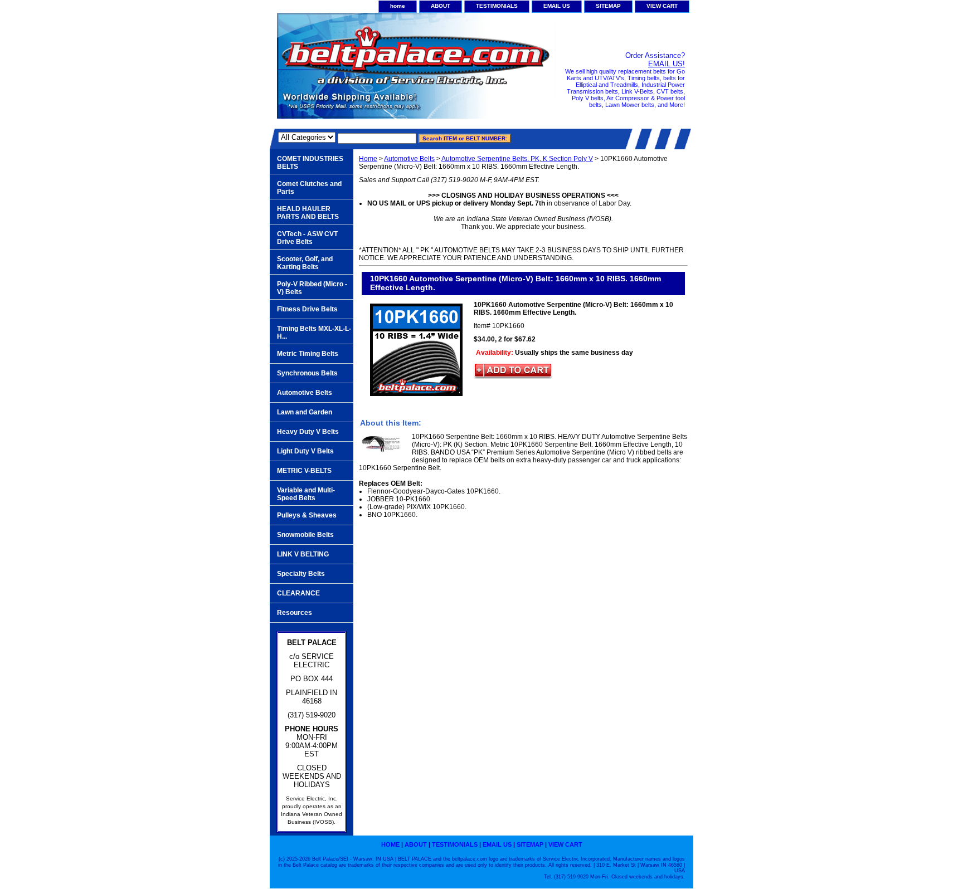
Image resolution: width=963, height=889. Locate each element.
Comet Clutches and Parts (309, 188)
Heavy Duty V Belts (308, 432)
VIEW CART (662, 6)
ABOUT (440, 6)
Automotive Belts (409, 159)
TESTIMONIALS (497, 6)
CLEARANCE (298, 593)
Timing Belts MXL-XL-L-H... (314, 332)
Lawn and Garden (304, 412)
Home (368, 159)
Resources (294, 613)
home (397, 6)
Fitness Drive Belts (307, 309)
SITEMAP (608, 6)
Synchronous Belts (307, 373)
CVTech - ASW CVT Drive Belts (307, 238)
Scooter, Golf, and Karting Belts (305, 263)
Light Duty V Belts (305, 451)
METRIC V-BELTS (304, 471)
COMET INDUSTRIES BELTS (310, 162)
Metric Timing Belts (307, 354)
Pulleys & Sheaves (307, 515)
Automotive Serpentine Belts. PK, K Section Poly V (517, 159)
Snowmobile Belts (305, 535)
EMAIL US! (666, 64)
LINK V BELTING (303, 554)
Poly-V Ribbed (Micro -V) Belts (312, 288)
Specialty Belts (301, 574)
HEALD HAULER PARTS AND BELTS (308, 213)
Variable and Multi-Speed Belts (306, 494)
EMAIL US (556, 6)
